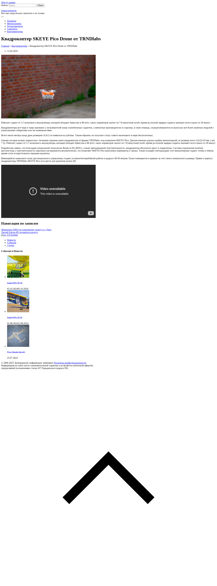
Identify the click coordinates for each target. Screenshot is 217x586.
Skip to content (8, 2)
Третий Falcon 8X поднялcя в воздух (19, 232)
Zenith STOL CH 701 (14, 317)
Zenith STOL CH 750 (14, 283)
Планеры (11, 21)
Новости (11, 240)
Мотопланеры (14, 23)
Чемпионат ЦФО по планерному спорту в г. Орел (26, 229)
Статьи (10, 245)
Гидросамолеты (15, 26)
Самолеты (12, 29)
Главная (5, 46)
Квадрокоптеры (15, 31)
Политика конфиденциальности (70, 363)
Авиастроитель (9, 10)
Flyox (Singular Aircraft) (16, 352)
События (11, 242)
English (14, 235)
